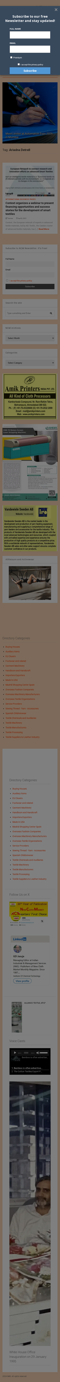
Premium (17, 57)
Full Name (15, 28)
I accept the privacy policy (32, 64)
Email (13, 43)
